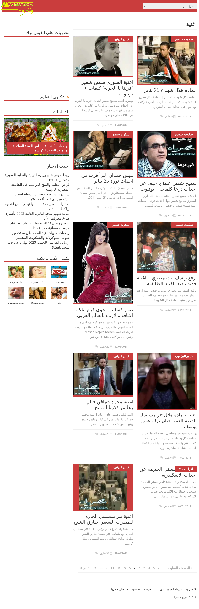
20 (95, 567)
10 (119, 567)
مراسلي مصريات (118, 589)
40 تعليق (168, 506)
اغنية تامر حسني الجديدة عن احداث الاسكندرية (168, 472)
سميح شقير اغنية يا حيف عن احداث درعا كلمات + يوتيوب (168, 186)
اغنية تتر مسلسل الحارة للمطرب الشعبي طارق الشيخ (103, 519)
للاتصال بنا (191, 589)
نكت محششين (16, 302)
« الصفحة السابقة (180, 567)
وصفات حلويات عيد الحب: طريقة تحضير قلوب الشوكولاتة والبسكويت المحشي (40, 235)
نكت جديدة (16, 282)
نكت (58, 302)
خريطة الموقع (174, 589)
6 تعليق (105, 125)
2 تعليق (105, 207)
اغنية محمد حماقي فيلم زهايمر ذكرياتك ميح (110, 404)
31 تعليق (104, 553)
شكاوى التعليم (53, 96)
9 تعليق (169, 457)
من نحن (159, 589)
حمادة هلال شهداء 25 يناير (170, 90)
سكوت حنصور (184, 39)
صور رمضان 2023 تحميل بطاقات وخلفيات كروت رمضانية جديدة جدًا (39, 225)
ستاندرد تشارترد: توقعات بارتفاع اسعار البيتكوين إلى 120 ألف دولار (42, 196)
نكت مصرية (37, 282)
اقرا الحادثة (186, 469)
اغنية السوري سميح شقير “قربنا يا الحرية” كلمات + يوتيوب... (107, 88)
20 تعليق (104, 346)
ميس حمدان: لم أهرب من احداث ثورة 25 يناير (107, 178)
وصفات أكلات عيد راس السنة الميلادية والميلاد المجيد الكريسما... (40, 147)
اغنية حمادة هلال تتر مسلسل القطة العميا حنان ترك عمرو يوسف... (168, 420)
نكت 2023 (58, 282)
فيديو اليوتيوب (120, 39)
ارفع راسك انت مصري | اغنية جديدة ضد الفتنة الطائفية (167, 280)
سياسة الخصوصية (141, 589)
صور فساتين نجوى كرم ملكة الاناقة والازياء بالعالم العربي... (103, 312)
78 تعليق (168, 215)
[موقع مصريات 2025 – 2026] (17, 15)
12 (106, 567)
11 (112, 567)
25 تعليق (104, 434)
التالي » (85, 567)
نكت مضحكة (37, 302)
